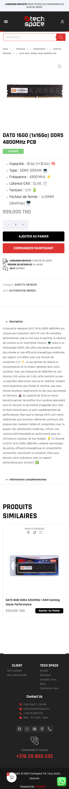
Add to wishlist (28, 532)
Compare (34, 532)
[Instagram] (27, 729)
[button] (6, 22)
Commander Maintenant (34, 248)
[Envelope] (34, 729)
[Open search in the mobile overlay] (34, 37)
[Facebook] (19, 729)
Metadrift (40, 787)
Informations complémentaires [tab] (28, 480)
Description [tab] (16, 322)
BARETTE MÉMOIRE (26, 285)
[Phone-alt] (49, 729)
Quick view (41, 532)
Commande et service (34, 750)
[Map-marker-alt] (42, 729)
